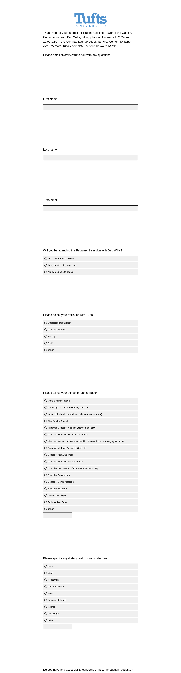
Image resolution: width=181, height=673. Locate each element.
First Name (50, 99)
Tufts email (50, 200)
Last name (50, 149)
